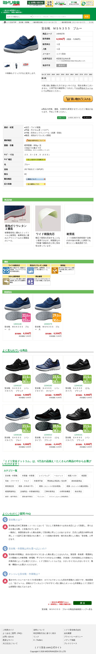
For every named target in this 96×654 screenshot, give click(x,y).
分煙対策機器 (65, 491)
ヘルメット (58, 476)
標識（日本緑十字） (26, 486)
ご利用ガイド (8, 630)
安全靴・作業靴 (24, 22)
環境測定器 (9, 486)
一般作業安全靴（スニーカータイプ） (45, 22)
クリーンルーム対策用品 (58, 497)
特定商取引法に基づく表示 (44, 633)
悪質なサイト (8, 640)
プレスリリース (70, 643)
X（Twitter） (38, 640)
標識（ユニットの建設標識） (78, 486)
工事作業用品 (49, 491)
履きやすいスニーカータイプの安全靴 (24, 580)
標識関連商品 (10, 491)
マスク (26, 481)
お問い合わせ (8, 637)
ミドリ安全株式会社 (72, 630)
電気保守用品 (27, 497)
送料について (39, 630)
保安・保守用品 (11, 497)
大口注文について (10, 643)
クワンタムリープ (39, 583)
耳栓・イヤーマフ (12, 481)
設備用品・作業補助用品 (30, 491)
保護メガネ (72, 476)
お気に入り (61, 118)
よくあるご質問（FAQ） (13, 633)
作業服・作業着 (28, 476)
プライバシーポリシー (73, 637)
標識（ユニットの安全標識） (50, 486)
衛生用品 (78, 491)
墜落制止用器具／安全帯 (57, 481)
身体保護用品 (76, 481)
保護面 (84, 476)
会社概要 (68, 633)
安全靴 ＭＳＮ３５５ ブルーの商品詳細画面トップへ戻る (67, 609)
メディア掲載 (69, 640)
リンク (36, 637)
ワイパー (40, 497)
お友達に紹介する (74, 117)
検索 (86, 17)
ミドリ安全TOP (11, 22)
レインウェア (44, 476)
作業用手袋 (38, 481)
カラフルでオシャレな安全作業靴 (58, 580)
